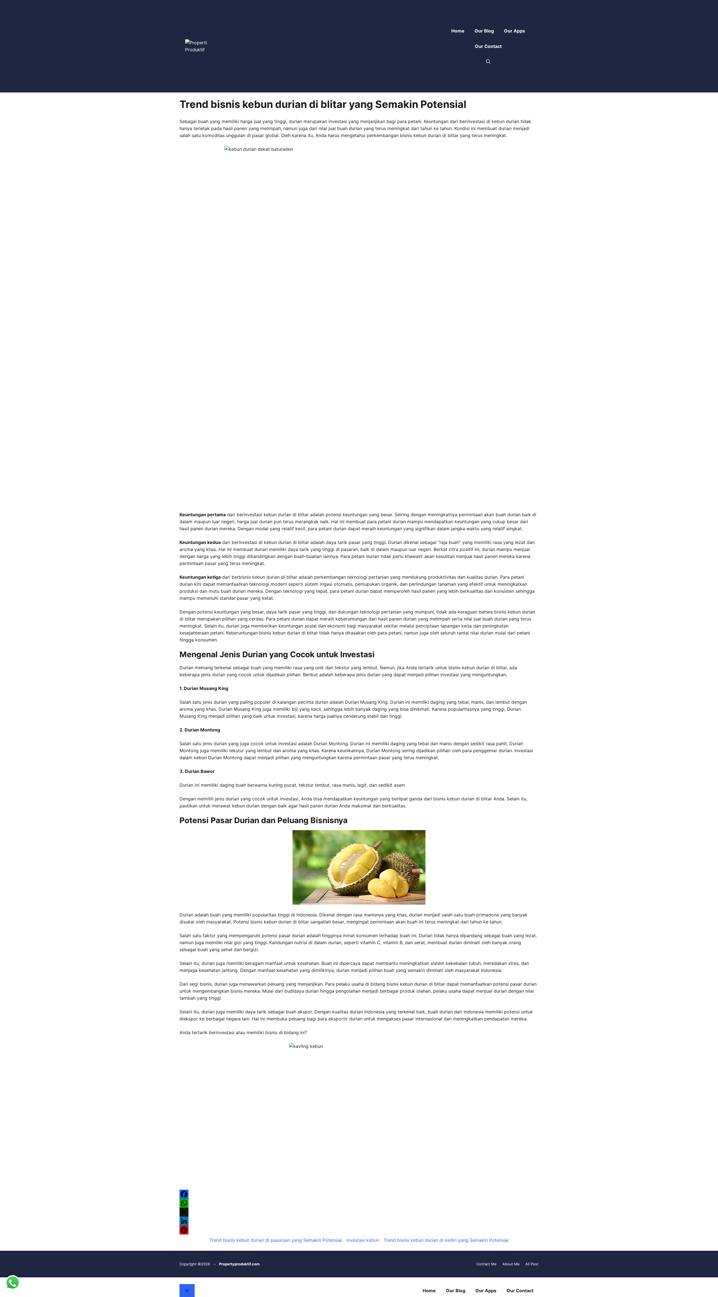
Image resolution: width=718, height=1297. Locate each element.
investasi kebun (362, 1240)
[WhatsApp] (359, 1203)
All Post (531, 1264)
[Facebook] (359, 1194)
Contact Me (486, 1264)
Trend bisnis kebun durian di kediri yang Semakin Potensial (446, 1240)
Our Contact (488, 46)
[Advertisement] (328, 46)
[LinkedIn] (359, 1221)
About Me (511, 1264)
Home (457, 31)
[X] (359, 1212)
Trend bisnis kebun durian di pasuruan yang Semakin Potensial (276, 1240)
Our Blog (484, 31)
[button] (488, 62)
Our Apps (514, 31)
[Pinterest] (359, 1230)
